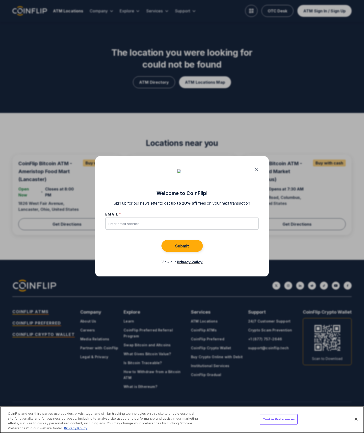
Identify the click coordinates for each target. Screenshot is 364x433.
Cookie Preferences (278, 419)
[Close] (356, 419)
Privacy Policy (75, 428)
